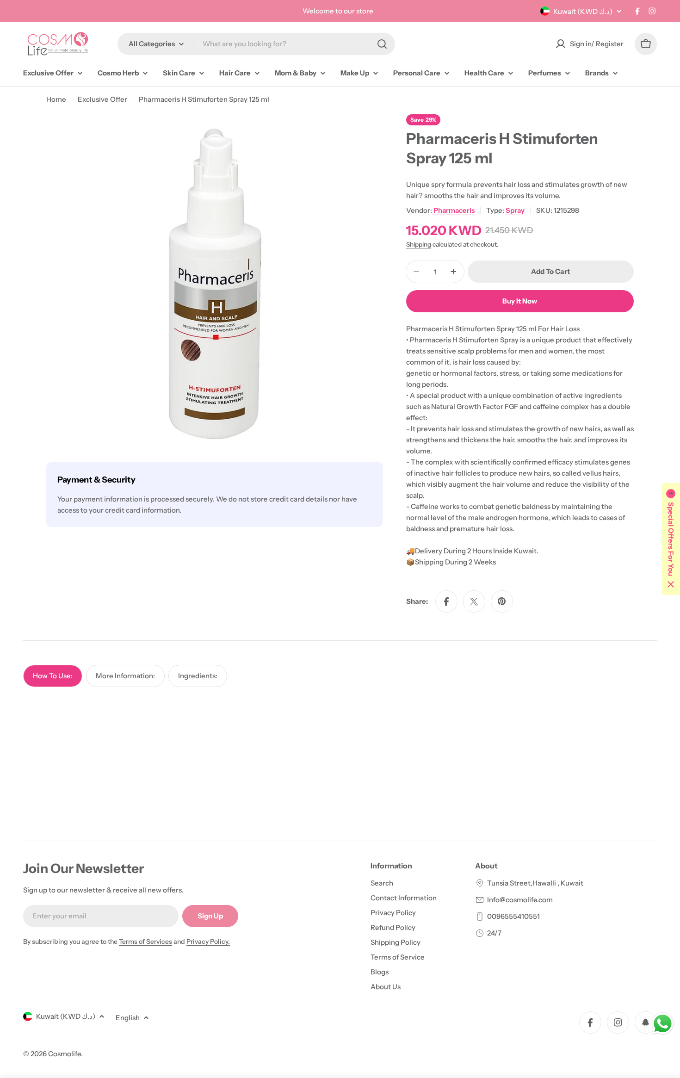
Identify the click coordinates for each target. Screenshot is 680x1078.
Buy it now (519, 301)
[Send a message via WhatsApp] (662, 1023)
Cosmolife (64, 1053)
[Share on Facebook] (446, 601)
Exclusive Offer (102, 99)
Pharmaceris (454, 210)
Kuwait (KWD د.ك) (582, 11)
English (128, 1017)
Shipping (418, 244)
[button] (670, 539)
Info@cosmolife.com (520, 899)
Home (56, 99)
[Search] (382, 44)
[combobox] (256, 44)
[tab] (52, 676)
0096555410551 (513, 916)
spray (515, 210)
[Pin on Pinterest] (502, 601)
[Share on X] (474, 601)
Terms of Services (145, 941)
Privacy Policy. (208, 941)
